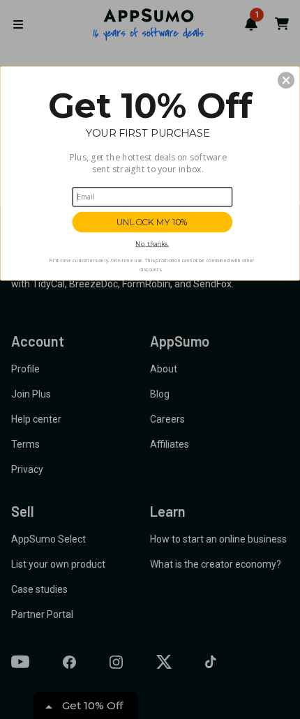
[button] (286, 80)
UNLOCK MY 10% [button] (152, 222)
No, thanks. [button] (152, 244)
